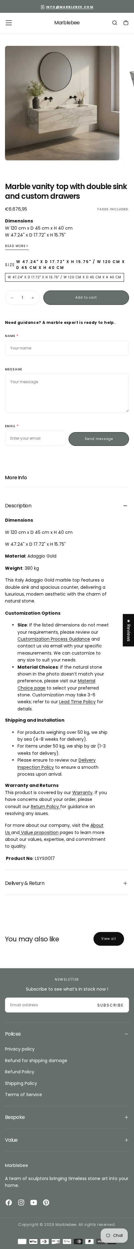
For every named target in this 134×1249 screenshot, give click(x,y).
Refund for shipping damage (36, 1060)
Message (13, 370)
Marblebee (16, 1165)
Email (10, 426)
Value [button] (11, 1140)
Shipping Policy (21, 1083)
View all (108, 938)
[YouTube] (33, 1202)
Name (10, 336)
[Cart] (126, 23)
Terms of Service (23, 1094)
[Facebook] (8, 1202)
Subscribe (110, 1005)
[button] (8, 23)
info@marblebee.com (69, 7)
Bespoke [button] (15, 1117)
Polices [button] (13, 1033)
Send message (99, 439)
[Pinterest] (46, 1202)
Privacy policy (20, 1049)
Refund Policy (19, 1072)
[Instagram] (21, 1202)
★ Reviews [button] (129, 630)
